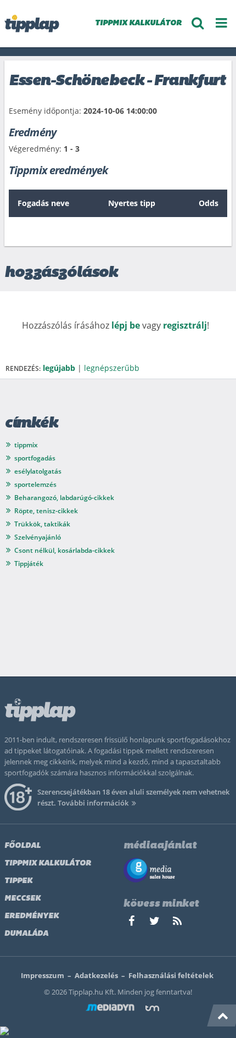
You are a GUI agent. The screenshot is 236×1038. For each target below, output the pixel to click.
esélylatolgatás (37, 471)
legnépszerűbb (111, 368)
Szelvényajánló (37, 537)
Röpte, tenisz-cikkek (46, 510)
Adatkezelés (96, 975)
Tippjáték (28, 563)
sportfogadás (34, 458)
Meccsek (22, 899)
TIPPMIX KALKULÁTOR (138, 23)
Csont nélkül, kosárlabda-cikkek (64, 550)
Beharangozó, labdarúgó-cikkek (64, 497)
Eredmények (31, 916)
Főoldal (22, 846)
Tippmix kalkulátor (47, 863)
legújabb (59, 368)
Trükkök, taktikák (42, 524)
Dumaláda (26, 934)
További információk (93, 803)
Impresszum (42, 975)
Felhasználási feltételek (170, 975)
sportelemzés (35, 484)
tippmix (26, 444)
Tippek (18, 881)
